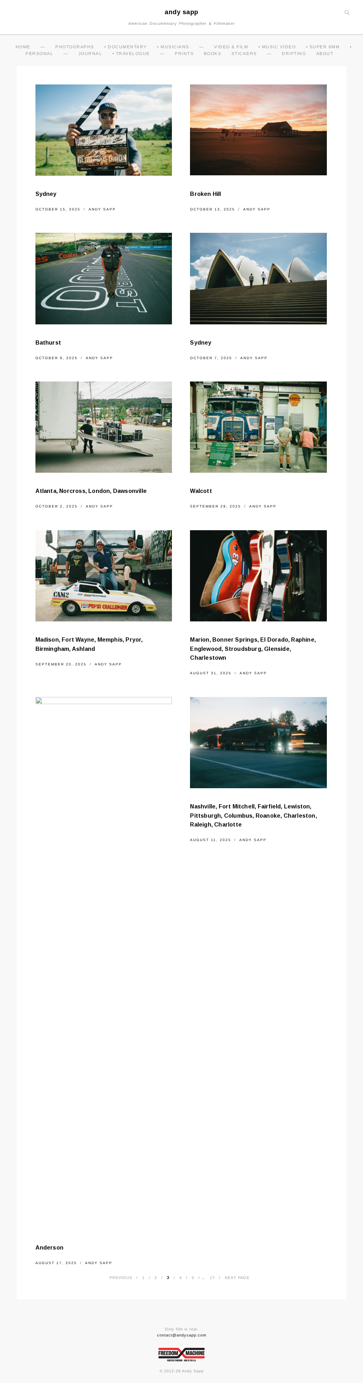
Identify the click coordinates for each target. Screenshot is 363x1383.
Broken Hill (205, 194)
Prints (184, 53)
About (325, 53)
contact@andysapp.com (181, 1335)
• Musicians (173, 46)
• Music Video (277, 46)
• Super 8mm (323, 46)
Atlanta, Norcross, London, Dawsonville (91, 491)
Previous (121, 1277)
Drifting (294, 53)
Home (23, 46)
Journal (90, 53)
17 (212, 1277)
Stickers (244, 53)
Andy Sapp (102, 209)
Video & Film (231, 46)
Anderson (49, 1248)
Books (213, 53)
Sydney (46, 194)
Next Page (237, 1277)
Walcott (201, 491)
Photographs (74, 46)
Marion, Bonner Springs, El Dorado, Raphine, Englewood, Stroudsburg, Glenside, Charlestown (253, 649)
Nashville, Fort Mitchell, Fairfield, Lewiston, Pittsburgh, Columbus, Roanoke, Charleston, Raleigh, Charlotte (253, 815)
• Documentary (125, 46)
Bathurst (48, 343)
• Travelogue (131, 53)
